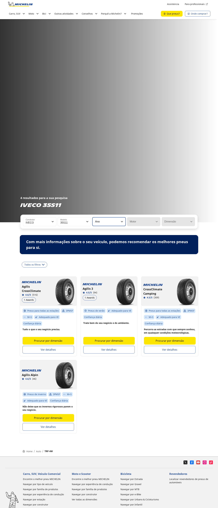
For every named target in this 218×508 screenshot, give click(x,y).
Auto (38, 451)
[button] (52, 222)
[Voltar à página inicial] (20, 4)
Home (29, 451)
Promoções (137, 13)
